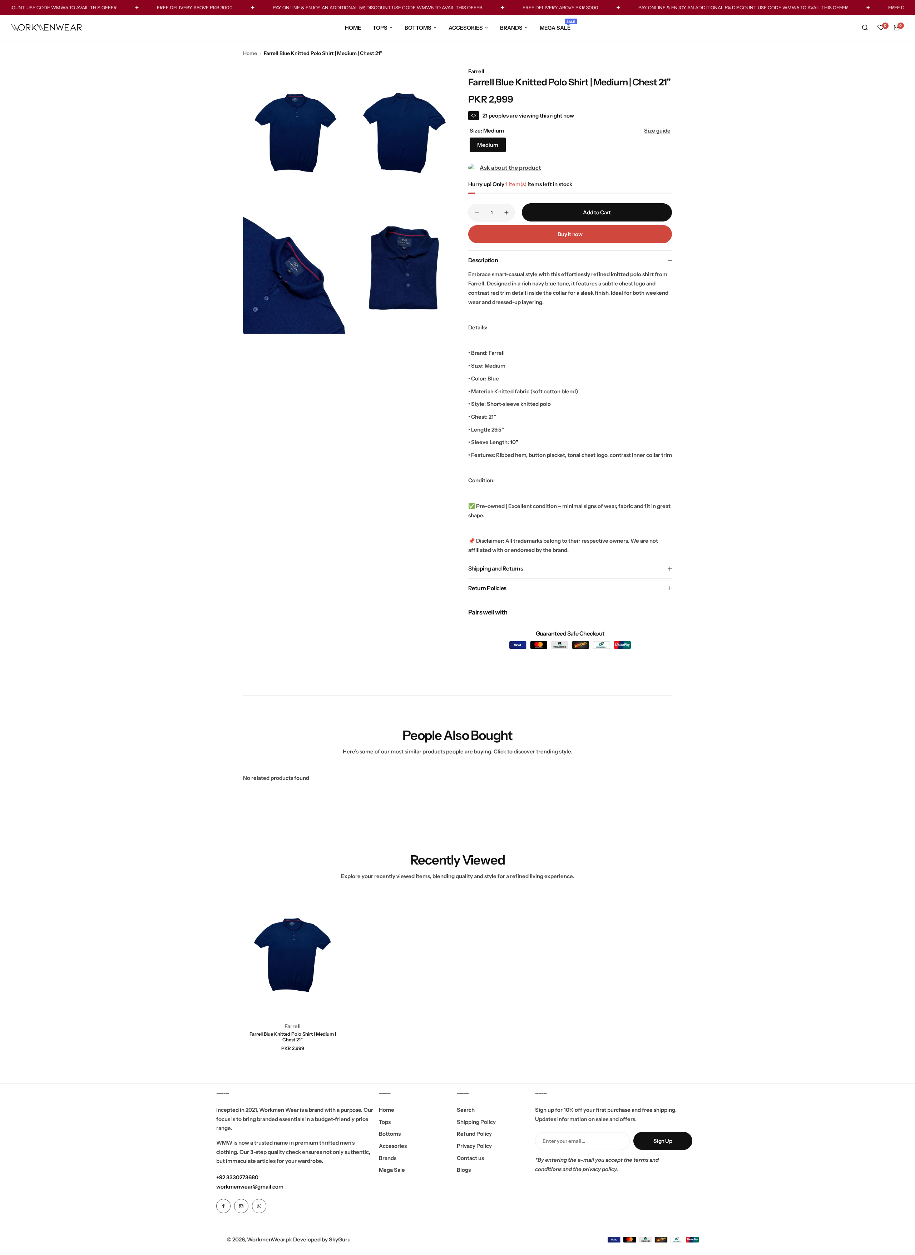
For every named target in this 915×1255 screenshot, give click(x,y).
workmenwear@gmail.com (249, 1186)
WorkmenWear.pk (269, 1239)
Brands (387, 1158)
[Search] (865, 27)
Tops (385, 1122)
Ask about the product (510, 167)
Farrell (476, 71)
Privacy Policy (474, 1145)
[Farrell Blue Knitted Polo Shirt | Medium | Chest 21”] (292, 955)
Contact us (470, 1158)
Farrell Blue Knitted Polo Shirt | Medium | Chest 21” (292, 1036)
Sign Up (662, 1140)
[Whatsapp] (259, 1206)
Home (250, 53)
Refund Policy (474, 1133)
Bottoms (390, 1133)
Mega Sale (392, 1169)
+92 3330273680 (237, 1177)
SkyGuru (340, 1239)
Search (466, 1109)
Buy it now (570, 234)
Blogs (464, 1169)
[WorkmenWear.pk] (46, 27)
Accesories (393, 1145)
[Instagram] (241, 1206)
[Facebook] (223, 1206)
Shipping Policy (476, 1122)
